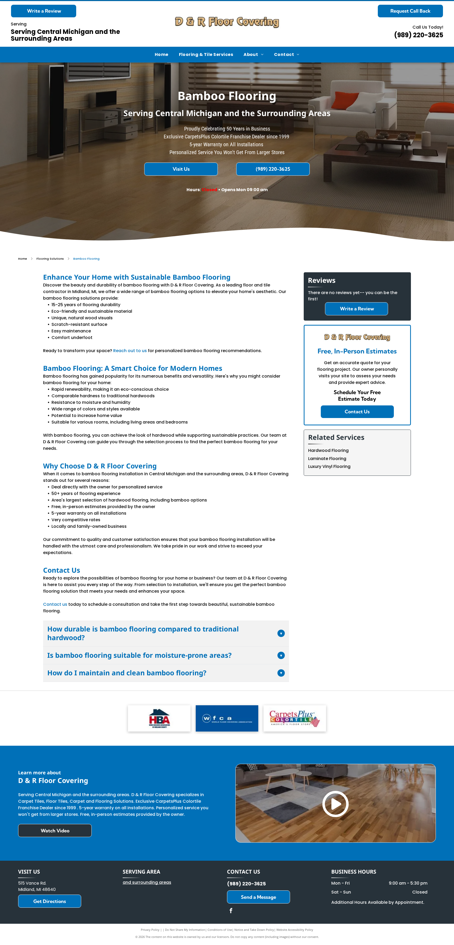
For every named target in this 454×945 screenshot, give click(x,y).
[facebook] (231, 911)
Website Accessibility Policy (294, 930)
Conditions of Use (220, 930)
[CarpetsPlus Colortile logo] (295, 718)
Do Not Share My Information (185, 930)
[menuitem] (161, 54)
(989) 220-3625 (418, 35)
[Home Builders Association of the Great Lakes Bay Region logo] (159, 718)
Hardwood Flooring (328, 450)
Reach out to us (130, 351)
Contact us (55, 604)
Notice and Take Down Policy (254, 930)
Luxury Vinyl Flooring (329, 466)
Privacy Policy (150, 930)
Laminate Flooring (327, 459)
